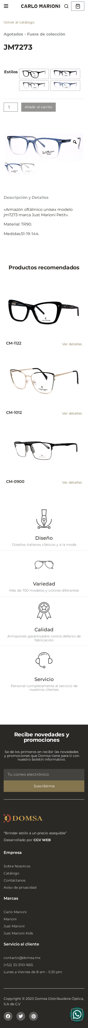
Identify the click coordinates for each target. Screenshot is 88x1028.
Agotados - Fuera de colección (34, 34)
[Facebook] (8, 1016)
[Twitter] (20, 1016)
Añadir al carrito (38, 107)
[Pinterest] (33, 1016)
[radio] (34, 74)
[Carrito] (77, 6)
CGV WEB (42, 840)
